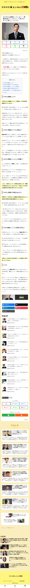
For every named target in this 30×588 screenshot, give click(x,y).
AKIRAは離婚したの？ (8, 82)
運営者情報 (22, 581)
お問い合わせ (15, 583)
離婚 (11, 397)
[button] (23, 46)
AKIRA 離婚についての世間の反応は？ (12, 90)
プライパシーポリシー (8, 581)
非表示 (13, 79)
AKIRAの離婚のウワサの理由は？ (11, 84)
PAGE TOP (28, 569)
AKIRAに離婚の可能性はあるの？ (11, 88)
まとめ (5, 92)
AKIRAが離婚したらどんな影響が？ (11, 86)
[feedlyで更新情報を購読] (8, 415)
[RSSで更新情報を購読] (21, 415)
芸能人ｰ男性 (5, 397)
